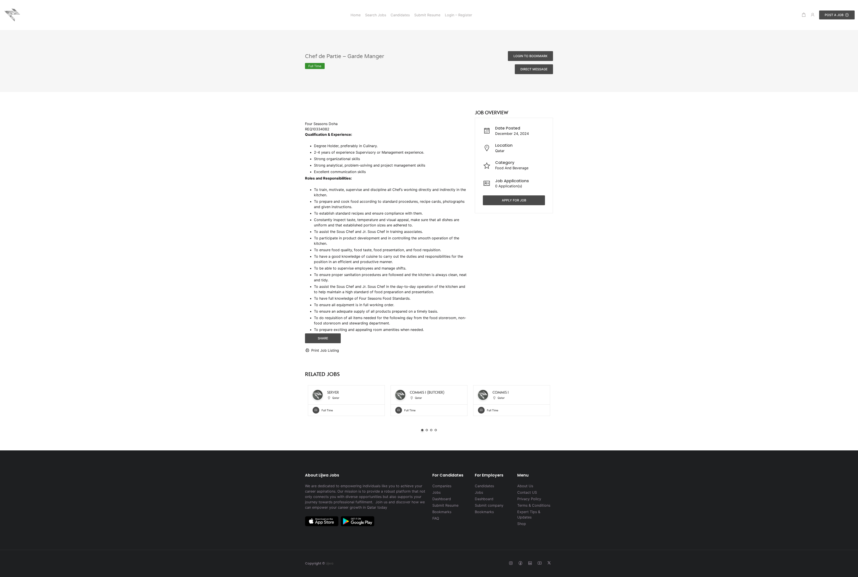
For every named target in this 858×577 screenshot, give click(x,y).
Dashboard (441, 499)
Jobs (436, 492)
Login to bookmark (530, 56)
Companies (441, 486)
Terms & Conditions (533, 505)
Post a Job (834, 15)
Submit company (489, 505)
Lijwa (329, 563)
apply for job (514, 200)
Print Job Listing (325, 350)
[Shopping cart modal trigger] (803, 14)
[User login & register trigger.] (812, 14)
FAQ (435, 518)
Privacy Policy (529, 499)
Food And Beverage (511, 168)
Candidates (484, 486)
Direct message (533, 69)
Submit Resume (445, 505)
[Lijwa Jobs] (12, 14)
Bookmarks (441, 512)
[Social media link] (511, 563)
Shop (521, 523)
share (323, 338)
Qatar (500, 150)
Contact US (527, 492)
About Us (525, 486)
